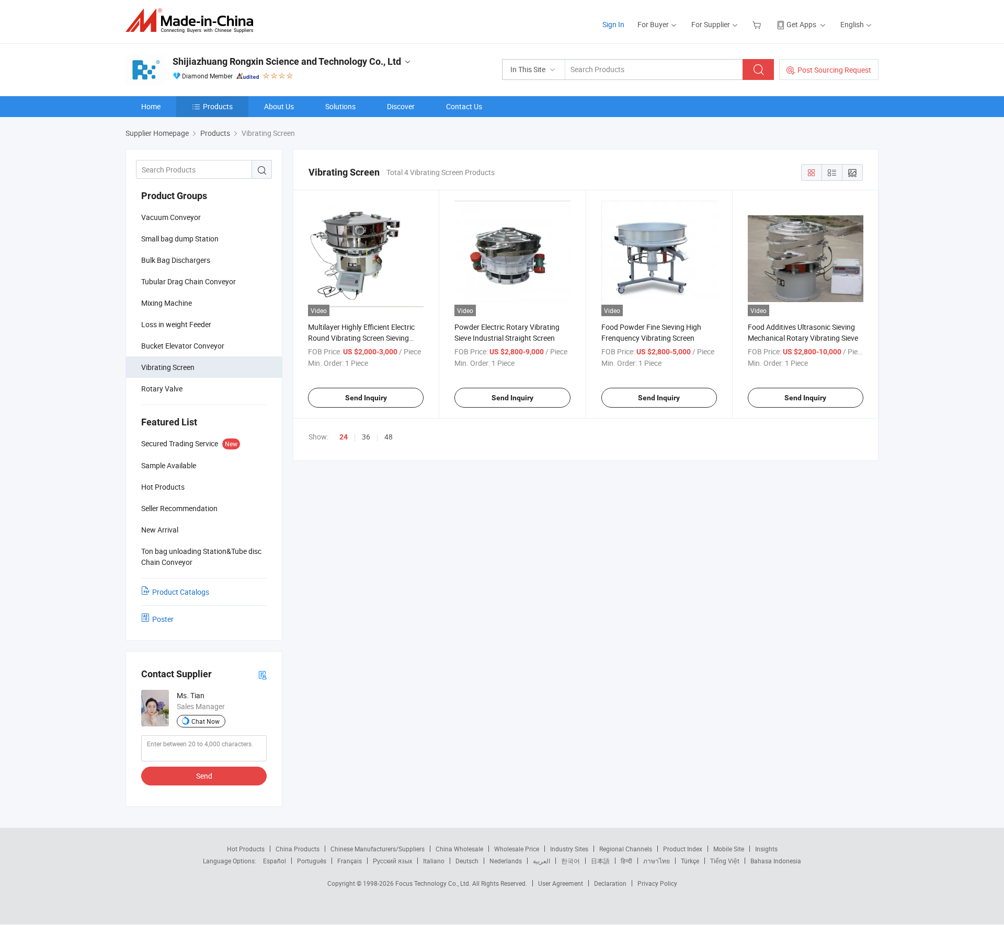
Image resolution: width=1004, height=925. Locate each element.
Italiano (433, 861)
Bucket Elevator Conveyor (182, 346)
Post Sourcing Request (834, 70)
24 (343, 437)
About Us (279, 106)
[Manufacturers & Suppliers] (193, 20)
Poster (163, 619)
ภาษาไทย (656, 861)
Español (274, 861)
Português (311, 861)
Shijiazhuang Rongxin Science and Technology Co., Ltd (287, 61)
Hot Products (246, 849)
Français (349, 861)
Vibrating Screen (168, 367)
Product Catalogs (180, 592)
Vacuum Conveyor (171, 217)
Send (204, 776)
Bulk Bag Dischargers (175, 260)
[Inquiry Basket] (757, 24)
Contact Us (464, 106)
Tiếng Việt (724, 861)
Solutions (340, 106)
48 (388, 437)
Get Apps (801, 24)
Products (218, 106)
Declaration (610, 883)
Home (151, 106)
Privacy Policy (657, 883)
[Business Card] (262, 674)
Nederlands (505, 861)
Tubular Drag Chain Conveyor (188, 281)
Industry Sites (569, 849)
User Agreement (560, 883)
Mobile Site (728, 849)
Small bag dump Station (180, 239)
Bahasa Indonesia (775, 861)
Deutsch (466, 861)
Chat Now (205, 721)
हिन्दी (626, 861)
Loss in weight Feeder (176, 324)
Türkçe (690, 861)
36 (366, 437)
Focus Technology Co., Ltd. (433, 883)
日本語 (600, 861)
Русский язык (392, 861)
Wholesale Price (516, 849)
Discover (401, 106)
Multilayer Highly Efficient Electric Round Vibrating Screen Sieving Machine (361, 338)
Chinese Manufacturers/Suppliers (377, 849)
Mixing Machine (166, 303)
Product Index (682, 849)
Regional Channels (625, 849)
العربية (541, 861)
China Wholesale (459, 849)
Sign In (613, 24)
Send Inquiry (366, 398)
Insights (766, 849)
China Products (298, 849)
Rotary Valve (161, 389)
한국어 (570, 861)
